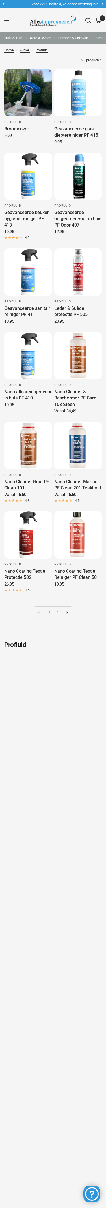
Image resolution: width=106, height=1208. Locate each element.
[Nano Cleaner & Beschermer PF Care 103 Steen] (78, 356)
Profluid (42, 50)
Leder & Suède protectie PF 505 (71, 311)
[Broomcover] (28, 92)
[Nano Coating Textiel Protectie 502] (28, 535)
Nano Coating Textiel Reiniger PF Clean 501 (76, 574)
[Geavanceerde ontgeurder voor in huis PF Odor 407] (78, 176)
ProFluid (12, 122)
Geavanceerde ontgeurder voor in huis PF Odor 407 (77, 219)
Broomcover (16, 129)
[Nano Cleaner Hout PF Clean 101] (28, 445)
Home (9, 50)
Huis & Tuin (13, 38)
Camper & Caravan (73, 38)
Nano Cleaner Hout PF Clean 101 (26, 485)
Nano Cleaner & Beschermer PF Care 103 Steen (75, 398)
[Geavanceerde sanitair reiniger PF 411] (28, 272)
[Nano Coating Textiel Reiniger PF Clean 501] (78, 535)
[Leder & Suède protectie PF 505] (78, 272)
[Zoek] (88, 20)
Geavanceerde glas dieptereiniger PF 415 (76, 132)
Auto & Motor (40, 38)
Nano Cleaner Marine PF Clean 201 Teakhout (77, 485)
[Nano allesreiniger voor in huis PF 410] (28, 356)
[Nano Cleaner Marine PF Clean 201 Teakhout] (78, 445)
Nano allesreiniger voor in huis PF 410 (28, 395)
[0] (97, 20)
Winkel (25, 50)
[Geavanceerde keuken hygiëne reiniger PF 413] (28, 176)
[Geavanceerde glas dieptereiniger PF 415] (78, 92)
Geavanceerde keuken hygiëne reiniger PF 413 (27, 219)
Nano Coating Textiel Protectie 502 (25, 574)
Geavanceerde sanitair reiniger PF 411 (27, 311)
